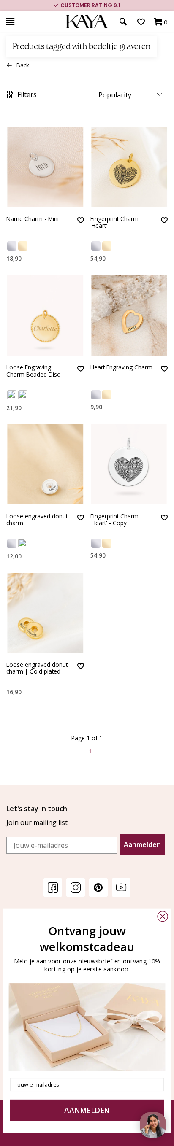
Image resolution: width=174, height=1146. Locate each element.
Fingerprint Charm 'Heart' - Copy (114, 520)
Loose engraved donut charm (37, 520)
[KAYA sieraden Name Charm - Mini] (45, 167)
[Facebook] (53, 887)
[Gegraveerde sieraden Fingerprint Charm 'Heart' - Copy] (129, 464)
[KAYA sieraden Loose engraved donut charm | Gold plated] (45, 613)
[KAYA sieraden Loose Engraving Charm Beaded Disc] (45, 315)
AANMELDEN (87, 1110)
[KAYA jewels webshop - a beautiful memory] (87, 22)
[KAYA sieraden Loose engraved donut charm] (45, 464)
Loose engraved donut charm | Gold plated (37, 668)
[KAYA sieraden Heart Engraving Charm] (129, 315)
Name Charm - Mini (32, 219)
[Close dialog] (162, 916)
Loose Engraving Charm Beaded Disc (33, 371)
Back (22, 65)
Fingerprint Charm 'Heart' (114, 222)
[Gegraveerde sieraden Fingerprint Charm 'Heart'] (129, 167)
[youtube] (121, 887)
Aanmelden (142, 844)
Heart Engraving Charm (121, 367)
